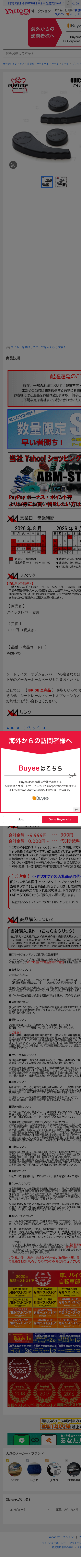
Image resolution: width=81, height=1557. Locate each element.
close (21, 819)
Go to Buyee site (60, 819)
